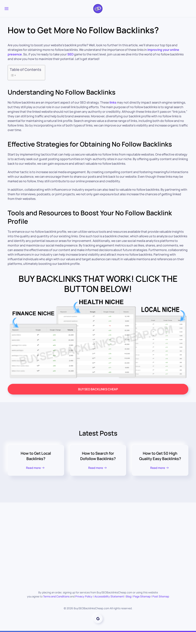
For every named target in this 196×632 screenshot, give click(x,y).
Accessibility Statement (109, 596)
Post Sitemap (160, 596)
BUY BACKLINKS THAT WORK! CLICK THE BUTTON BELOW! (98, 283)
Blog (128, 596)
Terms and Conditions (56, 596)
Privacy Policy (83, 596)
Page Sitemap (141, 596)
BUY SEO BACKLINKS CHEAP (98, 389)
